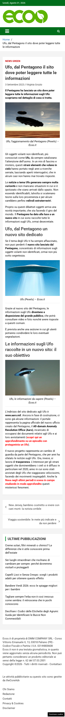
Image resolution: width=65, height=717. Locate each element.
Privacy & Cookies (13, 703)
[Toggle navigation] (7, 31)
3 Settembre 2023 (14, 84)
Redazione (9, 694)
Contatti (7, 698)
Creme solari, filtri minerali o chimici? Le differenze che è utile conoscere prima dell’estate (28, 549)
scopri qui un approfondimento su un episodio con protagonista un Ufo (26, 441)
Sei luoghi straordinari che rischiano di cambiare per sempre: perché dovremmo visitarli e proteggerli (28, 563)
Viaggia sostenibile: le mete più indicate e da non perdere (32, 521)
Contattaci (56, 664)
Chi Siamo (9, 689)
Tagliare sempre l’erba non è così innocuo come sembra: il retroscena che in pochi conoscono (29, 600)
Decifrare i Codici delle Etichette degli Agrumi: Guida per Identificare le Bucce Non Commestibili (32, 615)
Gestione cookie (56, 714)
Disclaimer (9, 708)
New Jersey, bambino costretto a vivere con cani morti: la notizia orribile (34, 507)
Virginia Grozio (34, 84)
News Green (12, 61)
